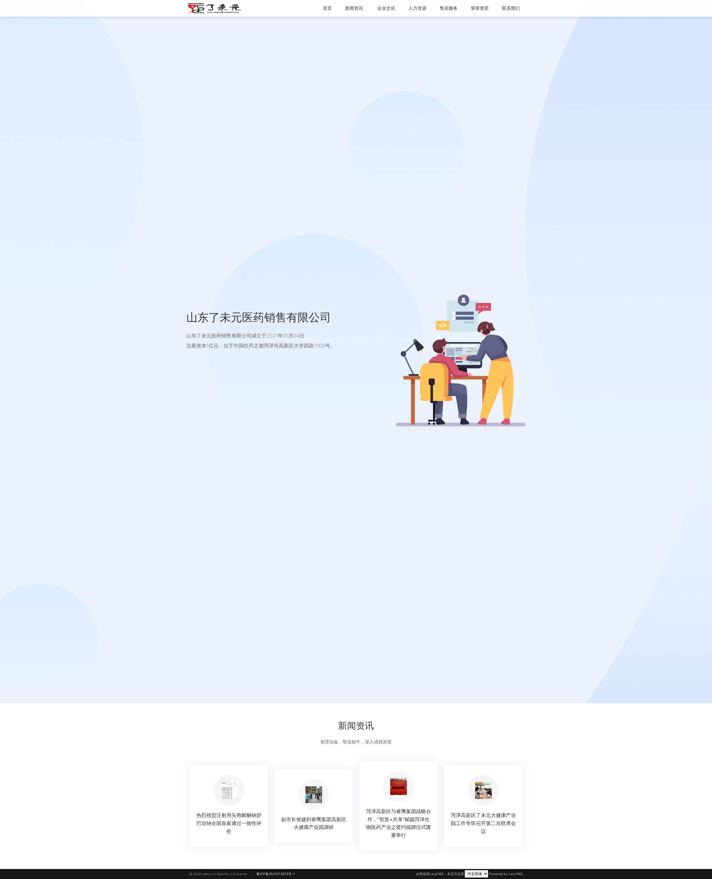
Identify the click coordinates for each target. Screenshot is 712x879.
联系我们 (511, 8)
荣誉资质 (480, 8)
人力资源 (417, 8)
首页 (327, 8)
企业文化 (386, 8)
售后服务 (449, 8)
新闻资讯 (354, 8)
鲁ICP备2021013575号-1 (275, 874)
